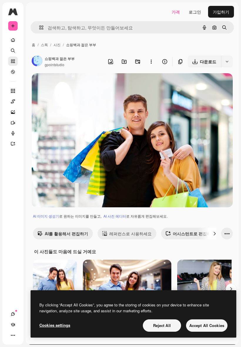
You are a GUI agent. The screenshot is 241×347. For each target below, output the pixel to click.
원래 (65, 84)
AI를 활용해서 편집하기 (66, 233)
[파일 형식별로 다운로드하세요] (227, 61)
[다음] (214, 233)
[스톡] (13, 61)
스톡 (44, 44)
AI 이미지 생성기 (46, 215)
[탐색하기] (13, 71)
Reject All (162, 325)
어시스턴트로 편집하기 (194, 233)
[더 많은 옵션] (151, 61)
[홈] (13, 40)
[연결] (13, 314)
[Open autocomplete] (39, 27)
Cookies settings (54, 325)
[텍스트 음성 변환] (13, 133)
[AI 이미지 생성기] (13, 112)
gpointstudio (54, 64)
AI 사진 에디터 (114, 215)
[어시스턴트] (13, 144)
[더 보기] (13, 335)
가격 (176, 12)
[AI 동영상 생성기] (13, 122)
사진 (57, 44)
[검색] (13, 50)
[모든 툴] (13, 91)
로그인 (195, 12)
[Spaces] (13, 101)
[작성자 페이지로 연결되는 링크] (37, 61)
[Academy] (13, 324)
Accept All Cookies (206, 325)
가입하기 (221, 12)
